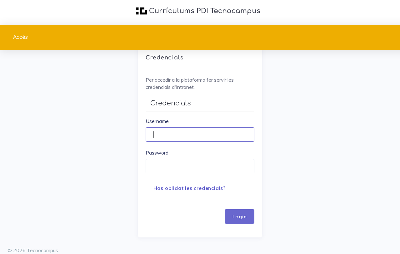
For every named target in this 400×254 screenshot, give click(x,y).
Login (239, 216)
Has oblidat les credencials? (189, 188)
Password (157, 153)
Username (157, 121)
